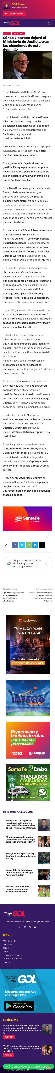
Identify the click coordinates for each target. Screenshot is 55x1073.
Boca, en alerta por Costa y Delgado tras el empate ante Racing (21, 856)
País (7, 34)
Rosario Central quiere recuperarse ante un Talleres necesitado (18, 889)
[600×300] (27, 533)
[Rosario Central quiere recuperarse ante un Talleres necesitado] (44, 891)
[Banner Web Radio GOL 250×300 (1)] (28, 803)
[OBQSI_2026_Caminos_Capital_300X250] (28, 760)
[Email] (42, 545)
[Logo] (12, 23)
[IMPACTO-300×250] (28, 718)
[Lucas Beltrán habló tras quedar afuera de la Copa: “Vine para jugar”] (44, 874)
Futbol (8, 1055)
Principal (18, 34)
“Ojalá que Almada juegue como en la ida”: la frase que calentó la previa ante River (20, 839)
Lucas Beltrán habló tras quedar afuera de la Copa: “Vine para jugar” (19, 872)
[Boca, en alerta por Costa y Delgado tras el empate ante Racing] (44, 858)
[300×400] (28, 676)
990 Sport (19, 4)
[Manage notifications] (49, 1067)
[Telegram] (35, 545)
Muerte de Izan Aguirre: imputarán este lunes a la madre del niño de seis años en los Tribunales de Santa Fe (21, 824)
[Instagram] (25, 927)
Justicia (9, 1037)
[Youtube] (35, 927)
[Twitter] (22, 545)
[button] (28, 1066)
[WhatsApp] (29, 545)
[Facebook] (15, 545)
